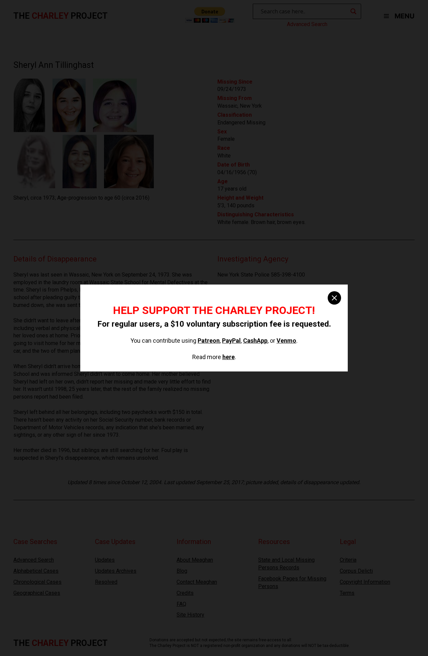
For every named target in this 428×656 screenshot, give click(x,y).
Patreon (209, 340)
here (228, 356)
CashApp (255, 340)
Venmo (286, 340)
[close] (334, 298)
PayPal (231, 340)
